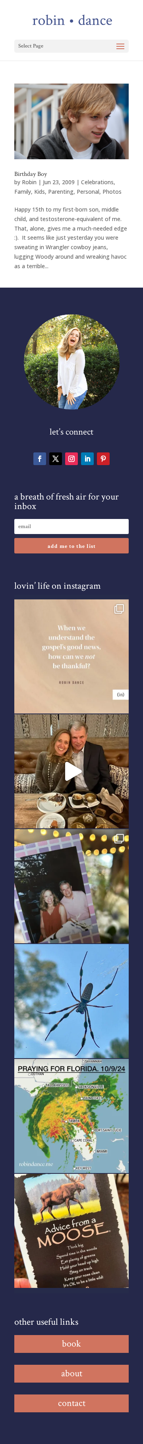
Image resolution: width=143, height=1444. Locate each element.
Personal (88, 191)
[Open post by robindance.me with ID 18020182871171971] (71, 1231)
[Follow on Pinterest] (103, 458)
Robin (29, 182)
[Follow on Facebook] (39, 458)
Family (22, 191)
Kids (39, 191)
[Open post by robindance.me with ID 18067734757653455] (71, 1001)
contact (71, 1403)
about (71, 1373)
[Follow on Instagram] (71, 458)
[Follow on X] (55, 458)
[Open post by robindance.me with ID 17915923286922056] (71, 886)
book (71, 1343)
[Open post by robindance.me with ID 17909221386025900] (71, 771)
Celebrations (97, 182)
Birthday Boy (30, 174)
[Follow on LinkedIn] (87, 458)
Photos (112, 191)
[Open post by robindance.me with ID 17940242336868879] (71, 1116)
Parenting (60, 191)
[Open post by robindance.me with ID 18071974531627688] (71, 656)
